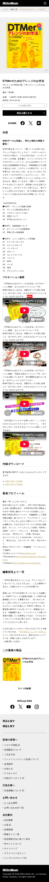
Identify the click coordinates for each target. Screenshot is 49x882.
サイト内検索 (24, 688)
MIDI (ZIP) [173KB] (14, 481)
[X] (31, 123)
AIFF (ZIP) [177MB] (14, 484)
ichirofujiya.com (29, 553)
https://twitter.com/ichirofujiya (27, 563)
